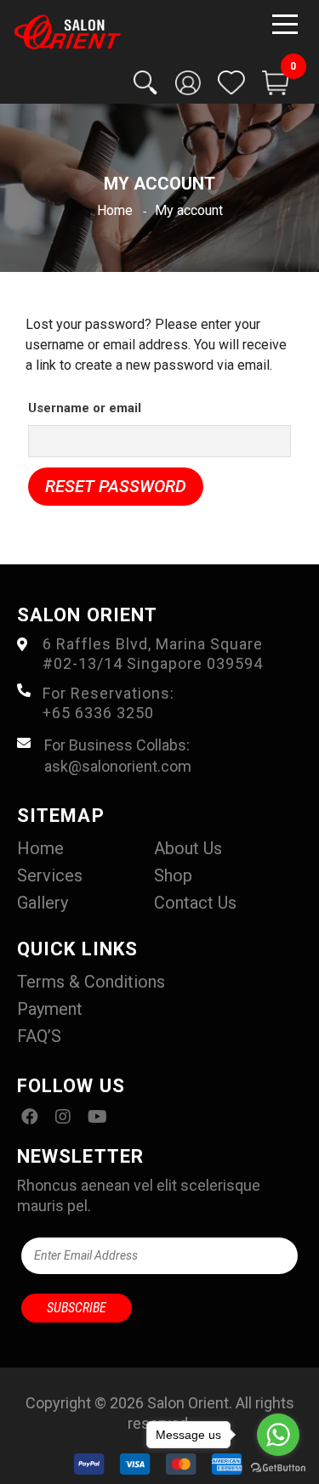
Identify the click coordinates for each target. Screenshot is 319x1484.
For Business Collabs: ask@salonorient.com (117, 755)
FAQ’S (39, 1036)
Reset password (115, 486)
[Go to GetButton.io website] (278, 1467)
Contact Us (195, 902)
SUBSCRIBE (76, 1308)
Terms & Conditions (91, 981)
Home (40, 848)
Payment (50, 1009)
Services (50, 875)
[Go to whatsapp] (278, 1434)
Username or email (84, 408)
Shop (173, 875)
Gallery (42, 902)
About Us (188, 848)
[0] (275, 83)
